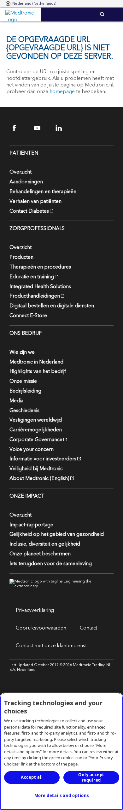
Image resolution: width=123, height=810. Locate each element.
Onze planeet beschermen (40, 553)
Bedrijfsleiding (25, 391)
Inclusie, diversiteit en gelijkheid (44, 544)
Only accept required (91, 777)
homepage (62, 91)
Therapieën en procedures (40, 267)
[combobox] (31, 4)
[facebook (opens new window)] (20, 128)
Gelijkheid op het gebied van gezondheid (56, 534)
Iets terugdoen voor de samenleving (50, 563)
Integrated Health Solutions (40, 286)
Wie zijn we (22, 352)
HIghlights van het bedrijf (37, 371)
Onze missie (23, 381)
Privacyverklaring (35, 610)
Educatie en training (31, 276)
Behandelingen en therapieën (42, 191)
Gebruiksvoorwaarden (41, 628)
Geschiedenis (24, 410)
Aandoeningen (26, 181)
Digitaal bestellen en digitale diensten (51, 305)
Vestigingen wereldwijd (35, 420)
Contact (88, 628)
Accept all (32, 777)
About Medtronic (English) (39, 478)
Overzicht (20, 172)
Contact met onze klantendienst (51, 645)
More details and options (61, 795)
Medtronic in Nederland (36, 362)
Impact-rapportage (31, 524)
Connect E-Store (28, 315)
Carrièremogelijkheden (35, 429)
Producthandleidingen (34, 296)
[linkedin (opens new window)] (63, 128)
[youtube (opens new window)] (41, 128)
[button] (116, 10)
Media (16, 400)
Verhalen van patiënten (35, 201)
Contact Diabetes (29, 211)
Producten (21, 257)
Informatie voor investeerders (42, 458)
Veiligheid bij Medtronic (36, 468)
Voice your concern (31, 449)
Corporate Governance (35, 439)
